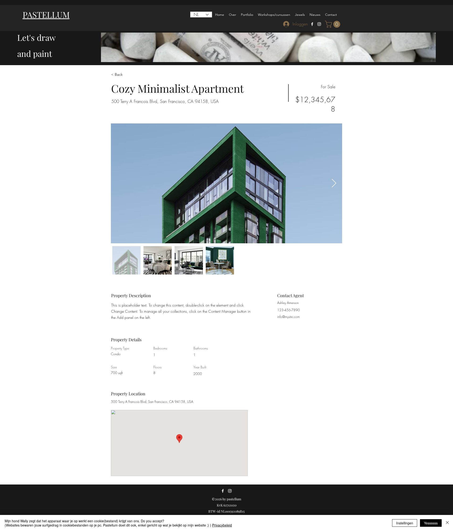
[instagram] (319, 24)
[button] (333, 24)
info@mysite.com (288, 316)
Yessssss (431, 523)
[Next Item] (334, 183)
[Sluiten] (447, 523)
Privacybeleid (222, 525)
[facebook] (312, 24)
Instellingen (404, 523)
